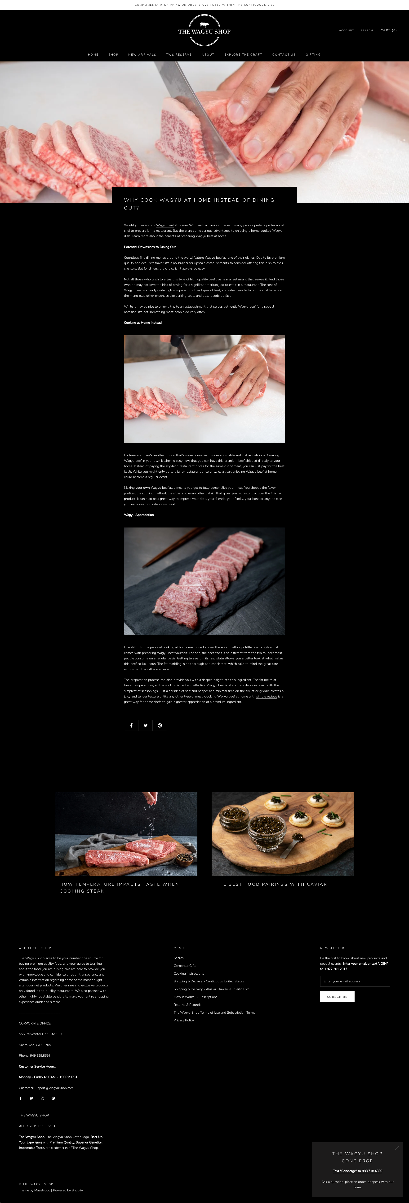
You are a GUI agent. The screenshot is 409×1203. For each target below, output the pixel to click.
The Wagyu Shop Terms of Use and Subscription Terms (214, 1012)
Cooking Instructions (189, 973)
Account (346, 30)
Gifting (313, 55)
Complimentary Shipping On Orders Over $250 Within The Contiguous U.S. (204, 5)
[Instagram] (42, 1098)
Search (367, 30)
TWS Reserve (179, 55)
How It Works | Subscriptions (196, 997)
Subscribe (337, 997)
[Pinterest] (53, 1098)
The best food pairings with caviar (271, 884)
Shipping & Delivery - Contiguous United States (209, 981)
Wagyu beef (165, 225)
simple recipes (266, 696)
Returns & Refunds (187, 1004)
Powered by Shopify (68, 1190)
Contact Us (284, 55)
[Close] (397, 1148)
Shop (114, 55)
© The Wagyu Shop (36, 1184)
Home (93, 55)
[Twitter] (31, 1098)
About (208, 55)
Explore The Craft (243, 55)
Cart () (389, 30)
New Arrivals (142, 55)
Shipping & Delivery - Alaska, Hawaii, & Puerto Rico (211, 989)
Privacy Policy (184, 1020)
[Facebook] (20, 1098)
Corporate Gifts (185, 965)
